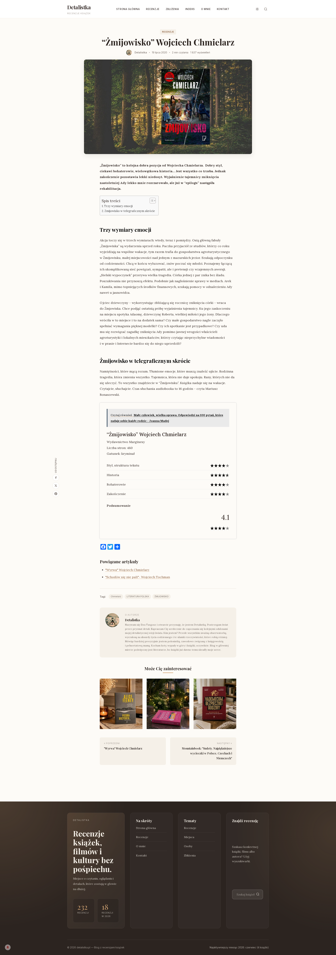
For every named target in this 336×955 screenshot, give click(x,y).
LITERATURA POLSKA (138, 596)
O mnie (206, 9)
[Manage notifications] (7, 947)
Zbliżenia (172, 9)
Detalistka (79, 7)
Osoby (188, 846)
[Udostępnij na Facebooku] (55, 477)
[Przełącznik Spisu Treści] (151, 201)
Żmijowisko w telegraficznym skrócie (129, 211)
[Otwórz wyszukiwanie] (265, 9)
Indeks (190, 9)
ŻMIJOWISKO (162, 596)
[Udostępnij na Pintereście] (55, 493)
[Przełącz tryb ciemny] (257, 9)
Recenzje (152, 9)
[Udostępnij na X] (55, 485)
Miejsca (189, 837)
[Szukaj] (257, 894)
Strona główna (128, 9)
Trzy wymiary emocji (118, 206)
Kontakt (223, 9)
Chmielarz (116, 596)
